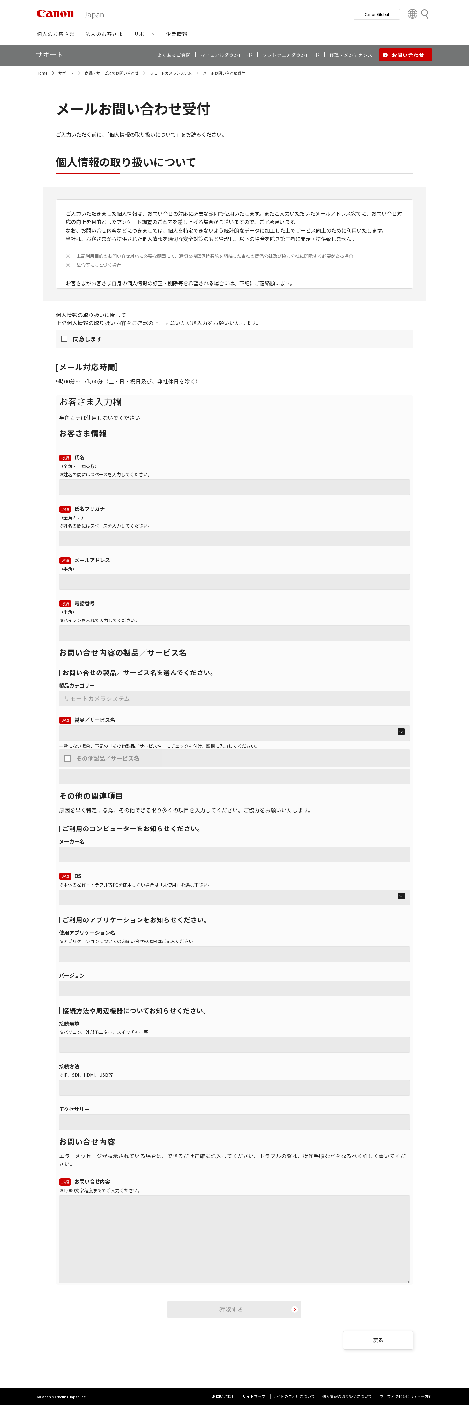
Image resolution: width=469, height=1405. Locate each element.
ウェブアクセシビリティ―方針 (405, 1396)
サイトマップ (253, 1396)
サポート (66, 73)
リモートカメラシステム (171, 73)
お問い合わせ (223, 1396)
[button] (56, 34)
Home (42, 73)
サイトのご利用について (294, 1396)
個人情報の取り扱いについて (347, 1396)
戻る (378, 1340)
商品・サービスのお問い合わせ (111, 73)
